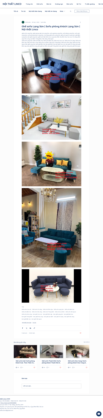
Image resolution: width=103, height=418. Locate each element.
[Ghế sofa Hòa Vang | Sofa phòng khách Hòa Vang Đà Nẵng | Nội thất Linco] (77, 351)
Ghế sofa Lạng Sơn (59, 309)
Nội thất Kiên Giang (35, 11)
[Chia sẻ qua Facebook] (22, 328)
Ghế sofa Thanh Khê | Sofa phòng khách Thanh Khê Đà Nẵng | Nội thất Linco (51, 362)
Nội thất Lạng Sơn (26, 322)
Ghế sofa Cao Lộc (26, 309)
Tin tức (23, 11)
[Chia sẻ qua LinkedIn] (30, 328)
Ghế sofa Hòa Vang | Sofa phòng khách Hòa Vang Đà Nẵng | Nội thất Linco (77, 362)
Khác (61, 11)
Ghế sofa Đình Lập (48, 309)
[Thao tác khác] (80, 22)
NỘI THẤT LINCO (12, 3)
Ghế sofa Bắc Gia (26, 312)
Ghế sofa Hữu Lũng (27, 314)
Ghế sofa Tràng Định (48, 312)
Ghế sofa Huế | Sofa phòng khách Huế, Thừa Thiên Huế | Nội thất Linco (25, 362)
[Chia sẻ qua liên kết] (34, 328)
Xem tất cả (86, 342)
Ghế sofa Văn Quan (71, 312)
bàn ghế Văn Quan (37, 319)
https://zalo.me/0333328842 (8, 403)
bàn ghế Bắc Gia (26, 319)
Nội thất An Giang (51, 11)
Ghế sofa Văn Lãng (37, 312)
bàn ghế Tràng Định (27, 316)
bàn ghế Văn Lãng (69, 316)
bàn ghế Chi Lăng (58, 316)
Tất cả (16, 11)
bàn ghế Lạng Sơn (58, 314)
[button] (70, 11)
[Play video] (51, 286)
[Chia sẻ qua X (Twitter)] (26, 328)
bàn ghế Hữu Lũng (38, 316)
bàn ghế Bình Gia (68, 314)
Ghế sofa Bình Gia (69, 309)
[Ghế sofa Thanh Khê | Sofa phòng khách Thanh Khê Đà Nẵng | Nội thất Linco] (51, 351)
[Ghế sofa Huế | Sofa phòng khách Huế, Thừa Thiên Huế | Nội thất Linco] (25, 351)
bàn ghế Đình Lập (47, 314)
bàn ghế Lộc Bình (48, 316)
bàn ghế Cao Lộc (37, 314)
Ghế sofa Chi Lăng (37, 309)
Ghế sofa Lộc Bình (60, 312)
